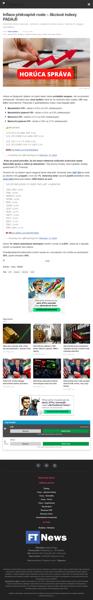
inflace (16, 272)
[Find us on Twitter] (54, 466)
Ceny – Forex (46, 499)
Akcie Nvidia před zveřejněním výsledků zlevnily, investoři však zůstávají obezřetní (76, 348)
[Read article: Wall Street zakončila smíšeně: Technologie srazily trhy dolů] (47, 368)
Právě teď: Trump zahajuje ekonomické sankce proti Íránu (15, 382)
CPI (10, 272)
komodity (51, 34)
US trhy (25, 272)
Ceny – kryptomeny (46, 503)
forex (39, 34)
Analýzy (21, 34)
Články (46, 488)
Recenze (25, 431)
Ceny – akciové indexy (46, 492)
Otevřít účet (66, 431)
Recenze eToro (46, 513)
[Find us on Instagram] (46, 465)
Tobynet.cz (61, 560)
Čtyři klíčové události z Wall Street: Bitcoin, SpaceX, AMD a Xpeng (45, 348)
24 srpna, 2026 (70, 389)
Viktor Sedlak (13, 31)
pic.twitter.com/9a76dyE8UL (25, 149)
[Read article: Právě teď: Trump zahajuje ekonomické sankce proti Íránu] (17, 368)
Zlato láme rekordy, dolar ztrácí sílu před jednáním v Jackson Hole (17, 347)
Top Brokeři (46, 506)
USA (32, 272)
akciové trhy (12, 34)
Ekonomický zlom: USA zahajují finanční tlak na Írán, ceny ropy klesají (76, 383)
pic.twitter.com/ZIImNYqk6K (25, 232)
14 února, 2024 (27, 31)
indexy (44, 34)
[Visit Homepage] (13, 4)
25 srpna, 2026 (9, 352)
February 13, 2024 (48, 155)
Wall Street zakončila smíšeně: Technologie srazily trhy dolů (45, 382)
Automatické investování (46, 517)
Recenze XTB (46, 510)
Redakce (42, 527)
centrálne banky (31, 34)
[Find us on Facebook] (38, 465)
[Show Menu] (89, 4)
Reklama (50, 527)
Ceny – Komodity (46, 495)
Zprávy (58, 34)
